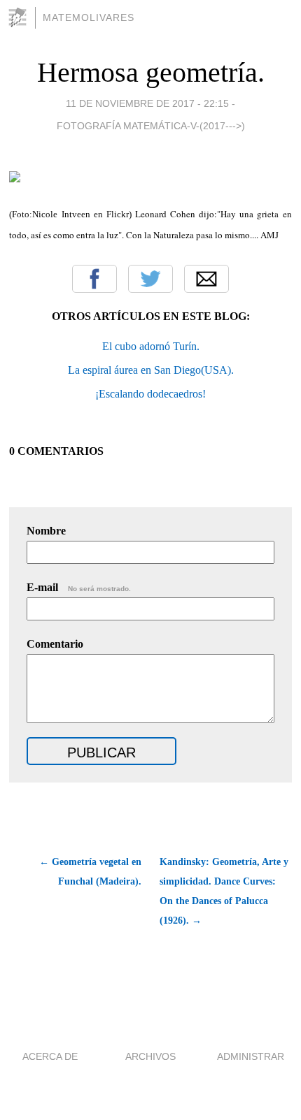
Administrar (250, 1056)
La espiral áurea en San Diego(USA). (151, 370)
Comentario (55, 644)
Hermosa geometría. (151, 72)
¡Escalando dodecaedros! (150, 394)
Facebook (94, 279)
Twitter (150, 279)
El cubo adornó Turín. (151, 346)
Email (206, 279)
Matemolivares (88, 17)
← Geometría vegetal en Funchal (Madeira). (90, 872)
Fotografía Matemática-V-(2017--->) (151, 125)
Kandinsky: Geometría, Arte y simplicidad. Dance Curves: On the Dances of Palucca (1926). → (224, 891)
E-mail (79, 587)
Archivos (150, 1056)
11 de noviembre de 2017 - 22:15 (147, 103)
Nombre (46, 531)
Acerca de (50, 1056)
